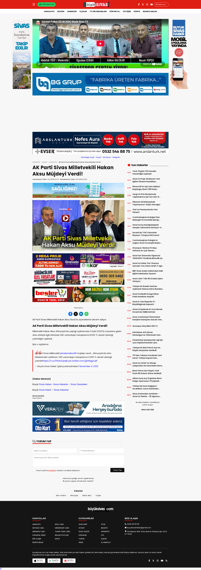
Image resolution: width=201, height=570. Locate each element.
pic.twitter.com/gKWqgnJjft (82, 360)
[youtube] (151, 4)
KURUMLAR (83, 535)
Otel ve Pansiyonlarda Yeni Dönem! (144, 210)
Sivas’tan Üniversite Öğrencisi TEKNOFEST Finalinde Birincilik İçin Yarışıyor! (147, 257)
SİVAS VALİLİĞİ (84, 531)
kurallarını (52, 470)
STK (102, 535)
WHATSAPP (83, 524)
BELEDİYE (104, 528)
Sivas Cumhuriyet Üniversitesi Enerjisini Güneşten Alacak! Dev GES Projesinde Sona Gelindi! (147, 318)
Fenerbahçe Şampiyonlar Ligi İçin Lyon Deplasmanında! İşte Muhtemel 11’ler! (147, 341)
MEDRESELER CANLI (62, 528)
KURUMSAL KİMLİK (39, 535)
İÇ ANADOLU (106, 542)
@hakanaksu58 (68, 353)
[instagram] (147, 4)
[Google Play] (54, 560)
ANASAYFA (49, 11)
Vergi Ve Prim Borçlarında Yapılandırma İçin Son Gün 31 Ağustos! (145, 195)
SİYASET (82, 528)
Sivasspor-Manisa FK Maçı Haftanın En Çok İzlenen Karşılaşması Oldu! (144, 249)
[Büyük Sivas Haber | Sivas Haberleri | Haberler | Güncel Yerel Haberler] (96, 4)
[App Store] (38, 560)
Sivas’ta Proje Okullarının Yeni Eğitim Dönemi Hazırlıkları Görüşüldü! (146, 180)
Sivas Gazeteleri (79, 384)
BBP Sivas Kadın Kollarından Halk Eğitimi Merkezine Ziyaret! (147, 272)
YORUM (81, 539)
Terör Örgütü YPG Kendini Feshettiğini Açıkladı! (144, 172)
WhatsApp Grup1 (87, 157)
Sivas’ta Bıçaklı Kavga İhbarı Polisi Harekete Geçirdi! (145, 295)
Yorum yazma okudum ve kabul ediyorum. (58, 470)
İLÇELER (83, 11)
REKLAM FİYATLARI (62, 535)
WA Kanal (106, 157)
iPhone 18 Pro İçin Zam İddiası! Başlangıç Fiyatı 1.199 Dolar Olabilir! (146, 188)
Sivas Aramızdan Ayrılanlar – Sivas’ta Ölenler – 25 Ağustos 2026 (145, 395)
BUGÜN (60, 11)
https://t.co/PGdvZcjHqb (55, 360)
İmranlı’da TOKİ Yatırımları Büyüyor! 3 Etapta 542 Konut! (145, 233)
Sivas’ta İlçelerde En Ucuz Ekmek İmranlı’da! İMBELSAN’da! (147, 310)
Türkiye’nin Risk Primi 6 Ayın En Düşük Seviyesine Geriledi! (146, 349)
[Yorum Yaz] (1, 569)
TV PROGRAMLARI (98, 11)
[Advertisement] (100, 112)
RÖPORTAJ (115, 11)
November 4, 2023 (88, 366)
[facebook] (138, 4)
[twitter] (143, 4)
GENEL (81, 542)
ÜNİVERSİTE (105, 531)
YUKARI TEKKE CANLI (62, 531)
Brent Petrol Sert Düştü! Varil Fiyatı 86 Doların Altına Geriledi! (147, 372)
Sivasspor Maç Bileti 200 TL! (145, 326)
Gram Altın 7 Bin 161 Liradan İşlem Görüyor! (147, 280)
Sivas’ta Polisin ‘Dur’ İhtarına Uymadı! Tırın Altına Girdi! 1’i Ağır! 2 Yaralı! (147, 264)
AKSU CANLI (59, 524)
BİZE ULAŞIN (36, 539)
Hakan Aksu (86, 495)
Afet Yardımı (61, 495)
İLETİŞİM (127, 11)
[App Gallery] (69, 560)
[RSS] (166, 560)
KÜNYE (137, 11)
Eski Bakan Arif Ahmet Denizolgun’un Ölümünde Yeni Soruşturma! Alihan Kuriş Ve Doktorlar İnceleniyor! (146, 333)
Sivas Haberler (60, 384)
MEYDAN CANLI (38, 528)
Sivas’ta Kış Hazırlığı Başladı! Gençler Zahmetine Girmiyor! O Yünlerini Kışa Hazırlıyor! (146, 226)
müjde (98, 495)
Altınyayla (74, 495)
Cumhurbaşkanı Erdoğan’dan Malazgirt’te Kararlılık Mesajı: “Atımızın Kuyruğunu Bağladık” (146, 218)
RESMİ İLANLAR (150, 11)
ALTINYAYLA (53, 162)
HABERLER (72, 11)
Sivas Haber (45, 384)
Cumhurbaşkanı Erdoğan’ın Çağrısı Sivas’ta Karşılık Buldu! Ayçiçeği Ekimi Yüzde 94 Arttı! (146, 241)
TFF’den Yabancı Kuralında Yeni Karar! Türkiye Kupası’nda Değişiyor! (147, 356)
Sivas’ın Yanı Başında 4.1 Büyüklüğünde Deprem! (143, 303)
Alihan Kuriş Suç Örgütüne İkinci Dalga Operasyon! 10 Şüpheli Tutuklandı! (147, 379)
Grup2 (98, 157)
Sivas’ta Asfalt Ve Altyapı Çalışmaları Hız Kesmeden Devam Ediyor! (148, 364)
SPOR (103, 524)
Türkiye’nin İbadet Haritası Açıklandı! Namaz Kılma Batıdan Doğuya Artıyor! (147, 287)
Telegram (116, 157)
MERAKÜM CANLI (38, 531)
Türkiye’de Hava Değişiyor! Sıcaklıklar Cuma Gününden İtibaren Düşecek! (145, 387)
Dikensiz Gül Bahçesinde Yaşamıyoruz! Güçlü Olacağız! (146, 203)
